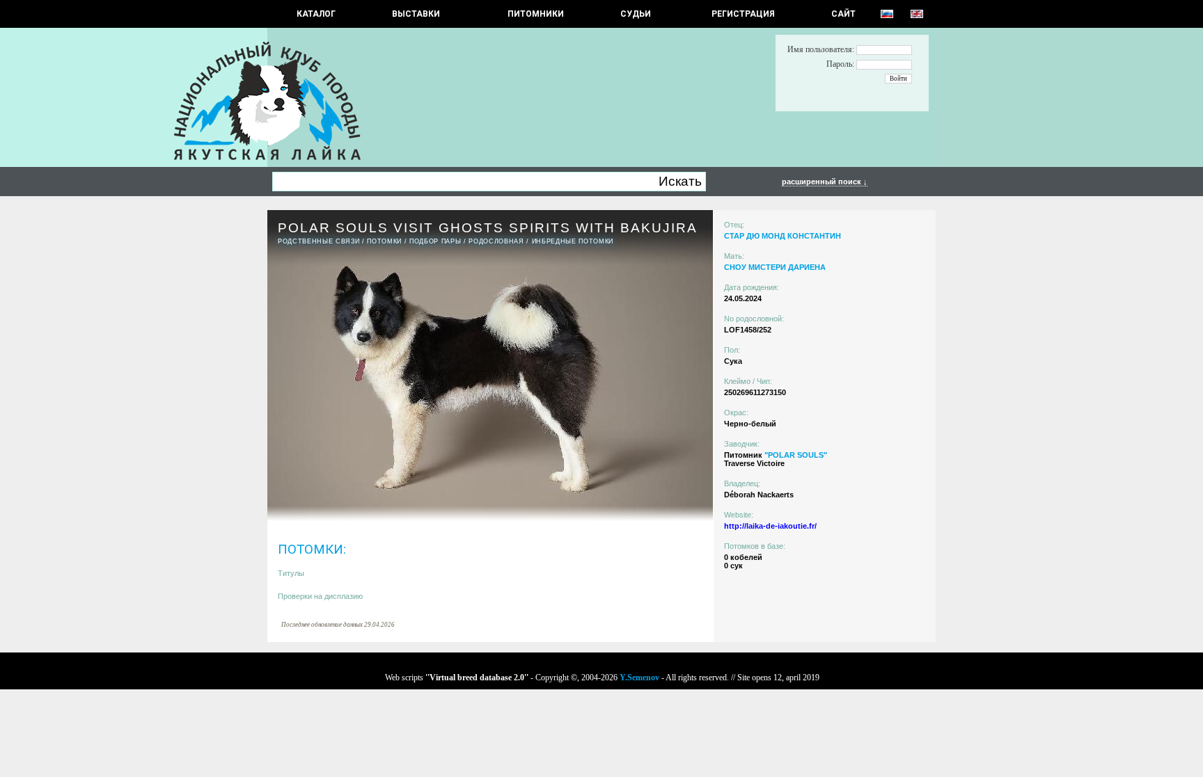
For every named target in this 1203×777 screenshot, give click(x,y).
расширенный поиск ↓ (824, 181)
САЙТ (843, 14)
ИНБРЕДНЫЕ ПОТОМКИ (572, 241)
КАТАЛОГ (316, 14)
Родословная (496, 241)
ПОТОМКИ (384, 241)
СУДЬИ (635, 14)
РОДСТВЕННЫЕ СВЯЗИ (318, 241)
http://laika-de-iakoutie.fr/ (770, 526)
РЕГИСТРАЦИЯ (743, 14)
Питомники (536, 14)
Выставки (416, 14)
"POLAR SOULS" (795, 455)
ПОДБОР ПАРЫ (435, 241)
